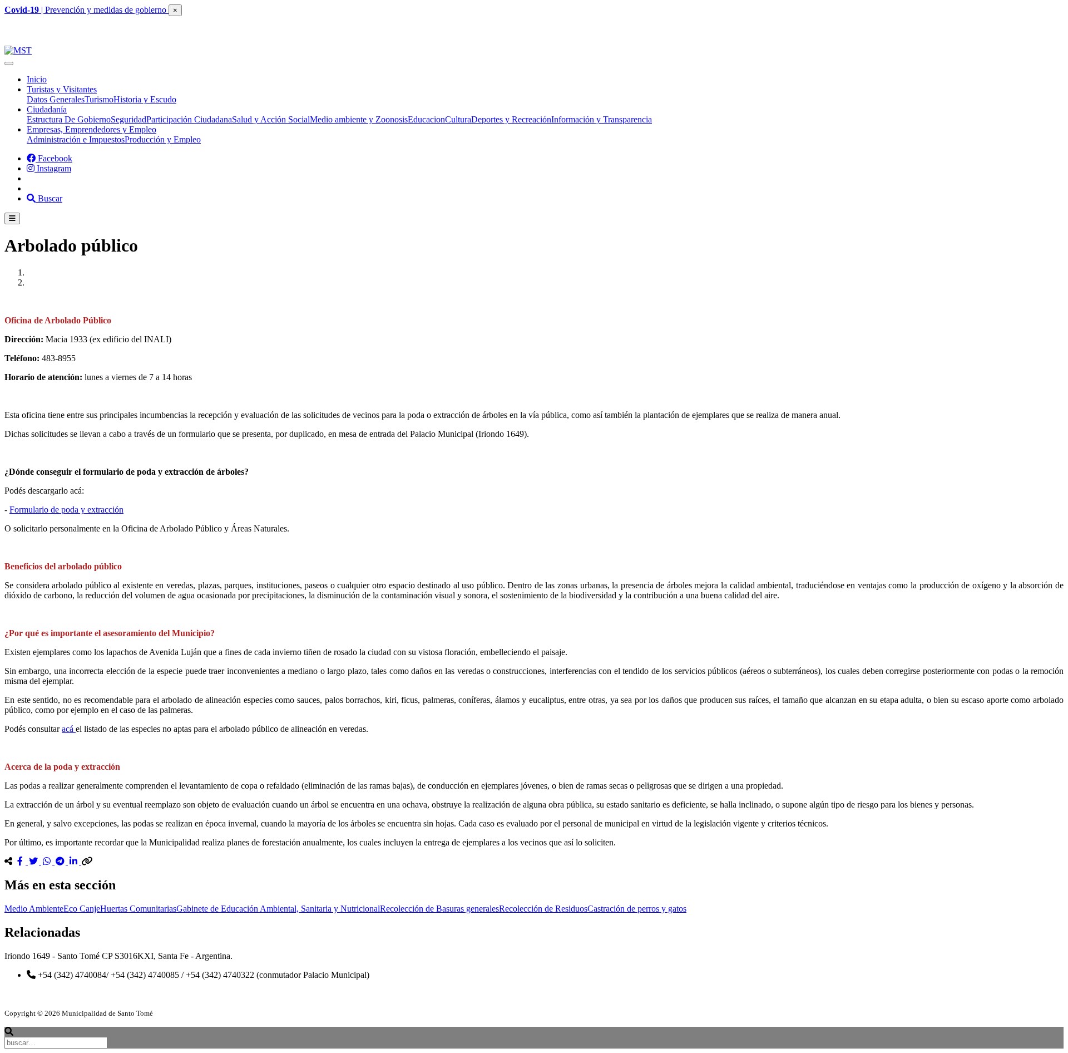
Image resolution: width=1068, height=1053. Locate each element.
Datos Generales (56, 99)
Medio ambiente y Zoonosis (359, 119)
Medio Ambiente (33, 908)
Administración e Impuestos (76, 139)
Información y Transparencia (601, 119)
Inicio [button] (37, 79)
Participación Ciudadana (189, 119)
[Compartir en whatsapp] (48, 861)
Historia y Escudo (144, 99)
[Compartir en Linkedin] (74, 861)
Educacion (426, 119)
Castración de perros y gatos (636, 908)
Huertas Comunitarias (138, 908)
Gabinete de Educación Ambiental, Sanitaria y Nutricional (278, 908)
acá (69, 729)
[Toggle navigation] (8, 63)
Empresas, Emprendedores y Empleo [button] (91, 129)
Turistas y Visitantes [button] (62, 89)
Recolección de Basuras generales (439, 908)
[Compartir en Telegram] (61, 861)
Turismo (99, 99)
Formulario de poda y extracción (66, 509)
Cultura (458, 119)
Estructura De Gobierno (69, 119)
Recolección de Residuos (543, 908)
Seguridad (128, 119)
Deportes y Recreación (511, 119)
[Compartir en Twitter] (34, 861)
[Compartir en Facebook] (21, 861)
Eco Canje (81, 908)
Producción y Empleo (163, 139)
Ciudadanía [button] (47, 109)
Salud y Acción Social (271, 119)
